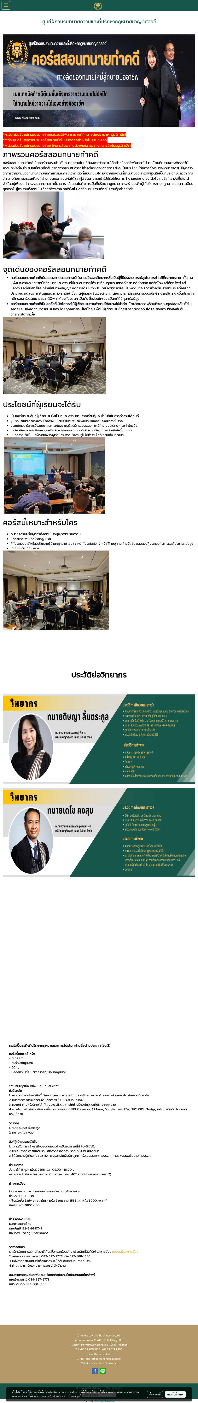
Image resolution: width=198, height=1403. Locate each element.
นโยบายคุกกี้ (74, 1396)
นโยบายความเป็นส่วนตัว (47, 1396)
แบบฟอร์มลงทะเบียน (125, 1251)
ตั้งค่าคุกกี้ (154, 1394)
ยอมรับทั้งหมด (175, 1394)
